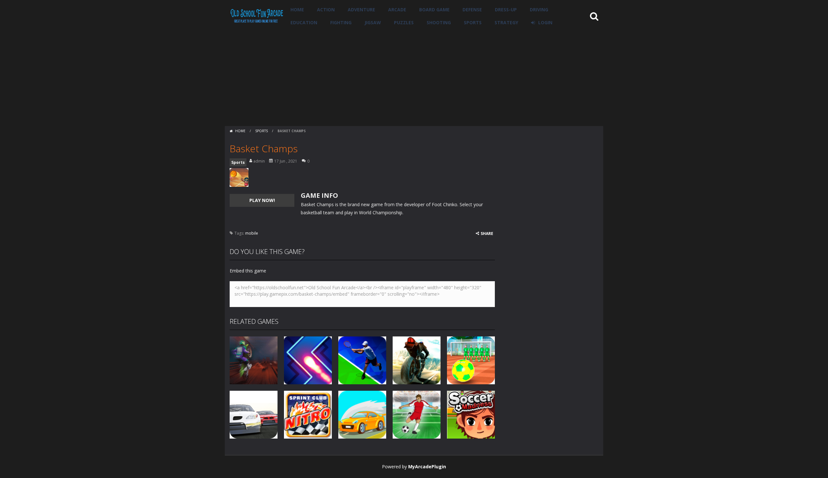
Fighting (341, 22)
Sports (473, 22)
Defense (472, 9)
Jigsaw (373, 22)
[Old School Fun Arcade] (257, 16)
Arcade (397, 9)
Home (297, 9)
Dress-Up (506, 9)
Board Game (434, 9)
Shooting (439, 22)
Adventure (361, 9)
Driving (539, 9)
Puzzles (404, 22)
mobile (251, 233)
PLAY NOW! (262, 200)
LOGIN (545, 22)
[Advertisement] (414, 77)
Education (303, 22)
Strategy (506, 22)
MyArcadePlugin (427, 466)
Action (326, 9)
